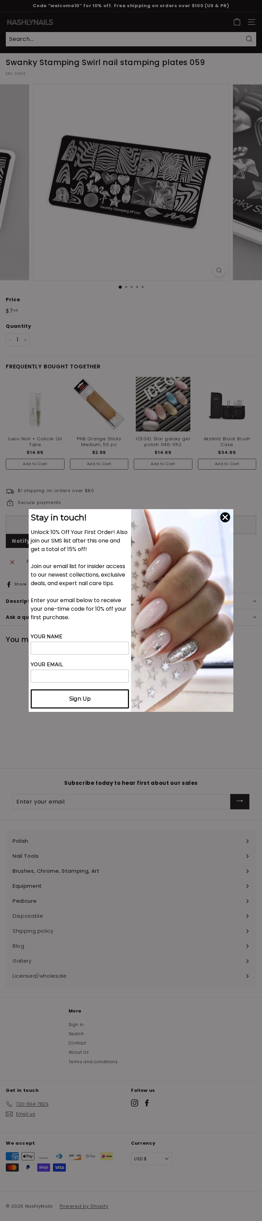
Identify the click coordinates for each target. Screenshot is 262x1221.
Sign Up (80, 699)
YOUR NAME (46, 637)
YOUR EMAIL (47, 664)
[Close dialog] (225, 517)
